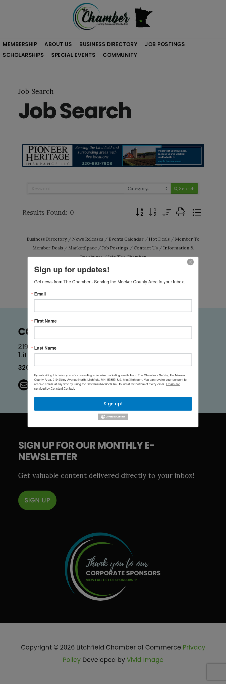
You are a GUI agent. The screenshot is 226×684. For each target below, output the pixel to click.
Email (40, 293)
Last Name (45, 347)
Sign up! (113, 403)
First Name (45, 320)
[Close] (190, 261)
